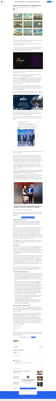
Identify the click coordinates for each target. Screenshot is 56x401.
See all (15, 388)
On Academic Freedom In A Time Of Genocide (22, 371)
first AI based (39, 47)
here (20, 311)
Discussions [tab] (19, 368)
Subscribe (49, 1)
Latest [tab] (16, 368)
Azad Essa (18, 384)
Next (40, 346)
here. (27, 303)
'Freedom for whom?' (16, 372)
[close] (36, 376)
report (17, 221)
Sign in (53, 1)
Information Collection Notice (27, 391)
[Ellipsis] (42, 360)
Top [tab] (14, 368)
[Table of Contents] (0, 200)
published (38, 281)
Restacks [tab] (18, 352)
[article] (28, 372)
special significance (22, 78)
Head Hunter (16, 360)
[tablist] (16, 353)
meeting (17, 240)
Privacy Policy (34, 391)
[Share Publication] (46, 2)
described (36, 246)
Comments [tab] (15, 352)
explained (23, 277)
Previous (16, 346)
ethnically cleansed (26, 75)
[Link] (12, 219)
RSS (29, 317)
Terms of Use (32, 390)
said (39, 161)
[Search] (44, 2)
